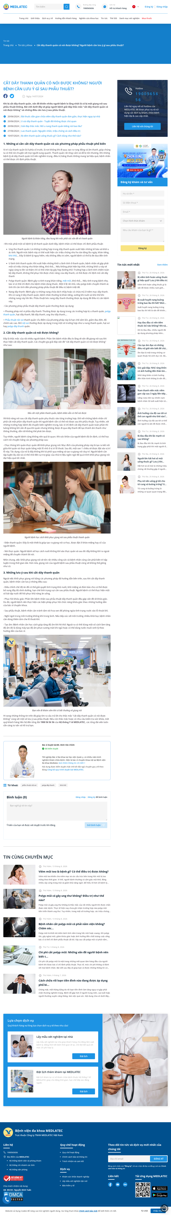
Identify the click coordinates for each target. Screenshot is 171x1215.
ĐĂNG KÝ (158, 1158)
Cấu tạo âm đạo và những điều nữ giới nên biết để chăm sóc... (153, 348)
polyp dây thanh (15, 326)
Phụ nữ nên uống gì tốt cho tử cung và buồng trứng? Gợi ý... (152, 484)
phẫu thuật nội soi (29, 785)
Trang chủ (8, 45)
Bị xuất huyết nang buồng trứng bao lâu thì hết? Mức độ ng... (151, 303)
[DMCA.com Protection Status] (13, 1196)
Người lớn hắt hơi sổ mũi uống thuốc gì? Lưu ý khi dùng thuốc (150, 461)
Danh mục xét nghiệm (129, 18)
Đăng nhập (162, 6)
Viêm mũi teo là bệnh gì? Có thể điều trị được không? (74, 871)
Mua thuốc (147, 18)
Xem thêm (162, 264)
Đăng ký (149, 6)
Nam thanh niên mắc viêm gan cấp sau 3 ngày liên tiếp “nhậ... (151, 393)
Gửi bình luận (94, 825)
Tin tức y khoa (25, 45)
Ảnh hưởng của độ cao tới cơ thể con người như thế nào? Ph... (152, 416)
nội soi (25, 323)
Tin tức (104, 18)
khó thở (13, 255)
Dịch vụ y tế (47, 18)
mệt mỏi (67, 280)
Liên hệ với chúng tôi (142, 126)
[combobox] (142, 221)
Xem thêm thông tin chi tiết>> (72, 763)
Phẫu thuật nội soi (14, 319)
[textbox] (142, 221)
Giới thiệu (35, 18)
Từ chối (144, 1211)
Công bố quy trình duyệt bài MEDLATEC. (65, 769)
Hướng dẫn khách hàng (66, 18)
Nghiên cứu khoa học (89, 18)
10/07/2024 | (44, 135)
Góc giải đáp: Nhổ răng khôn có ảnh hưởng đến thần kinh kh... (152, 371)
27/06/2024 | (44, 130)
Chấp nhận (158, 1211)
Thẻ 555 (113, 18)
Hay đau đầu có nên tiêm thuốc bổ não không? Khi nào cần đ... (152, 325)
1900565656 (12, 1152)
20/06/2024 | (54, 116)
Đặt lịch (84, 1056)
